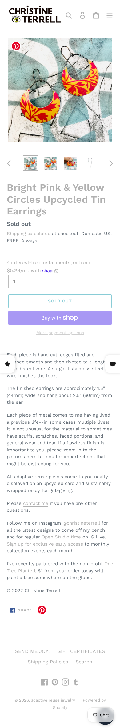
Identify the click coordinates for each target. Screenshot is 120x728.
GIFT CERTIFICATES (81, 651)
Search (84, 662)
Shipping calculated (28, 233)
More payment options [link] (60, 332)
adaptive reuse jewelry (53, 700)
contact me (35, 503)
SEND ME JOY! (32, 651)
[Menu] (109, 15)
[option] (31, 163)
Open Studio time (61, 537)
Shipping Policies (48, 662)
